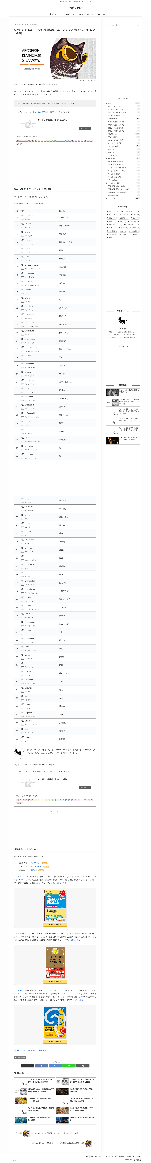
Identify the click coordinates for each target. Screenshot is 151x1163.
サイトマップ (108, 1156)
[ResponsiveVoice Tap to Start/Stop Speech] (22, 215)
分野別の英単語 (20, 1057)
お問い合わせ (119, 1156)
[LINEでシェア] (69, 1065)
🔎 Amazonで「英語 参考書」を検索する (30, 1051)
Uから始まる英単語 (40, 112)
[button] (82, 1065)
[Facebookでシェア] (41, 1065)
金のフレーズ (36, 867)
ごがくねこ (123, 328)
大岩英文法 (35, 863)
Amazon (44, 863)
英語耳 (33, 870)
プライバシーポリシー (133, 1156)
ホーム (86, 1156)
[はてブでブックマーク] (55, 1065)
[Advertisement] (55, 165)
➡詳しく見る (61, 883)
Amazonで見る (56, 924)
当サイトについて (96, 1156)
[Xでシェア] (27, 1065)
